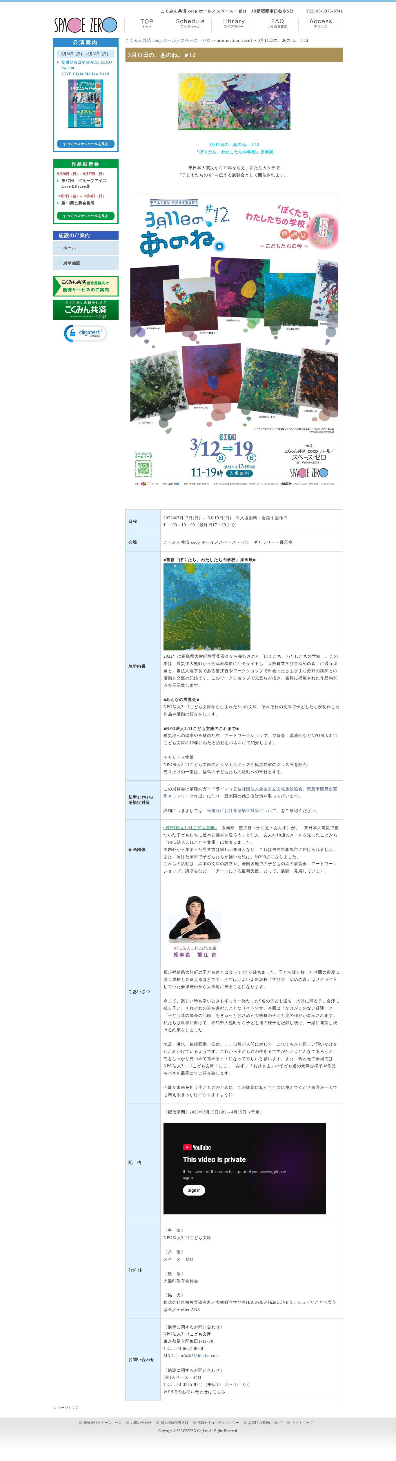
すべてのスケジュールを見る (85, 144)
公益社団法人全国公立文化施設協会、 (270, 789)
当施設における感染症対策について (242, 811)
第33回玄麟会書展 (78, 203)
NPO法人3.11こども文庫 (187, 1334)
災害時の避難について (265, 1423)
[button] (86, 333)
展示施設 (72, 263)
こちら (219, 1392)
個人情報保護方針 (174, 1423)
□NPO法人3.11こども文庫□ (190, 828)
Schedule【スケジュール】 (190, 25)
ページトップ (65, 1408)
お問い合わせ (141, 1423)
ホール (69, 247)
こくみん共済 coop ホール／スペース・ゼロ (168, 40)
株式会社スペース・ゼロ (102, 1423)
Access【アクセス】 (320, 25)
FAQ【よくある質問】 (277, 25)
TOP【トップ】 (146, 25)
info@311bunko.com (199, 1356)
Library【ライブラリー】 (233, 25)
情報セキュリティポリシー (218, 1423)
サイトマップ (302, 1423)
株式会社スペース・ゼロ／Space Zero (86, 25)
